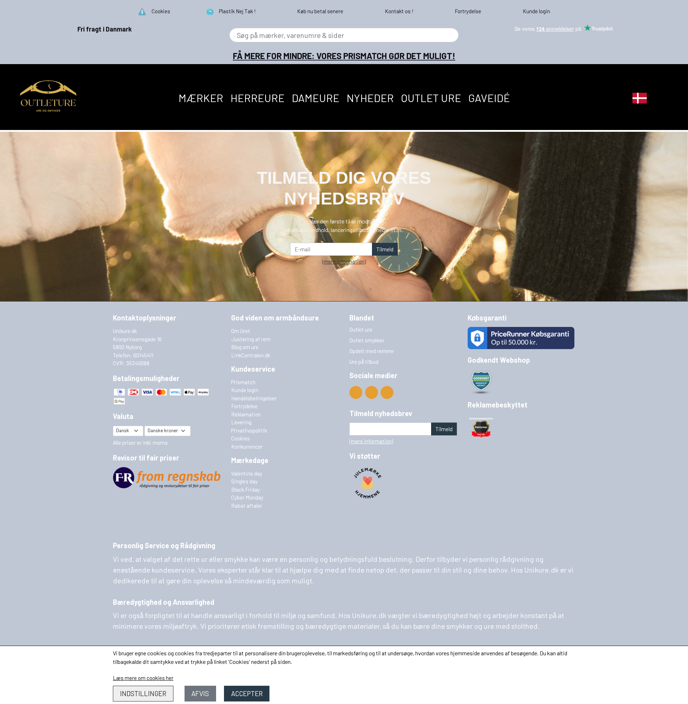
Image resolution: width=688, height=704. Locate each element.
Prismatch (243, 382)
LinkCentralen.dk (250, 355)
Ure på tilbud (363, 361)
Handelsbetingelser (254, 398)
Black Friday (245, 489)
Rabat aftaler (246, 505)
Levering (241, 422)
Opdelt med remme (371, 351)
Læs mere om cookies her (143, 678)
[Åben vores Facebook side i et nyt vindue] (371, 392)
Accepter (247, 693)
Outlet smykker (366, 340)
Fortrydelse (244, 406)
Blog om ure (245, 347)
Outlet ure (431, 97)
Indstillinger (143, 693)
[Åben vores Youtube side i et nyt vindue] (355, 392)
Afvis (200, 693)
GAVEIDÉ (489, 97)
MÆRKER (200, 97)
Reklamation (246, 414)
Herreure (257, 97)
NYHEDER (370, 97)
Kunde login (244, 390)
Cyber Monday (247, 497)
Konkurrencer (247, 446)
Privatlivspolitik (249, 430)
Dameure (315, 97)
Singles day (244, 481)
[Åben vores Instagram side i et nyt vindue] (387, 392)
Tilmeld (384, 249)
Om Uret (240, 331)
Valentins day (246, 473)
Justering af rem (251, 339)
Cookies (240, 438)
